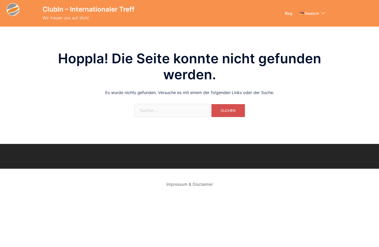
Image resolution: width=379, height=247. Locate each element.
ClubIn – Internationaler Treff (89, 9)
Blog (288, 13)
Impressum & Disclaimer (189, 184)
